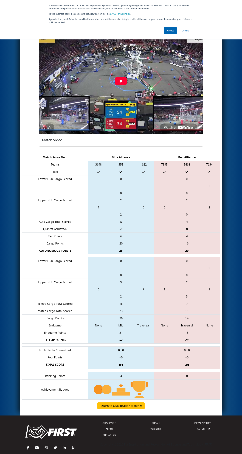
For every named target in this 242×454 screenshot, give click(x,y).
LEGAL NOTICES (202, 429)
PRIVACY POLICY (202, 422)
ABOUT (109, 429)
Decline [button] (185, 30)
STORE (156, 429)
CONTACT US (109, 435)
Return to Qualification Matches (121, 406)
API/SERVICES (109, 422)
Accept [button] (170, 30)
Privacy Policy (120, 13)
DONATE (156, 422)
